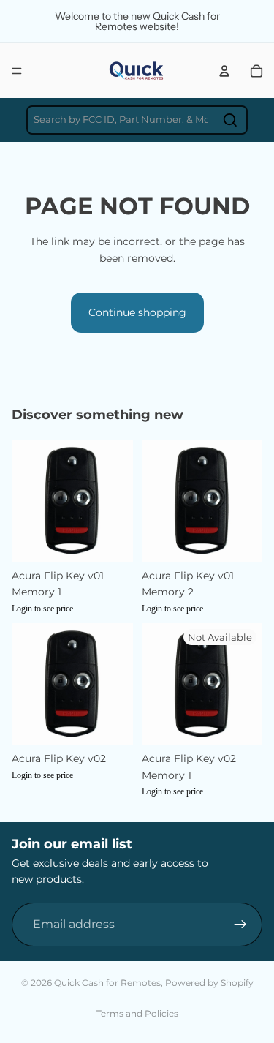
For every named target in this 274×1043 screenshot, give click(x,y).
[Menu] (17, 71)
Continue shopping (137, 312)
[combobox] (137, 120)
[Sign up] (240, 923)
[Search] (230, 120)
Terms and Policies (137, 1013)
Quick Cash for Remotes (107, 982)
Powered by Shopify (209, 982)
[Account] (224, 71)
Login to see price (42, 608)
